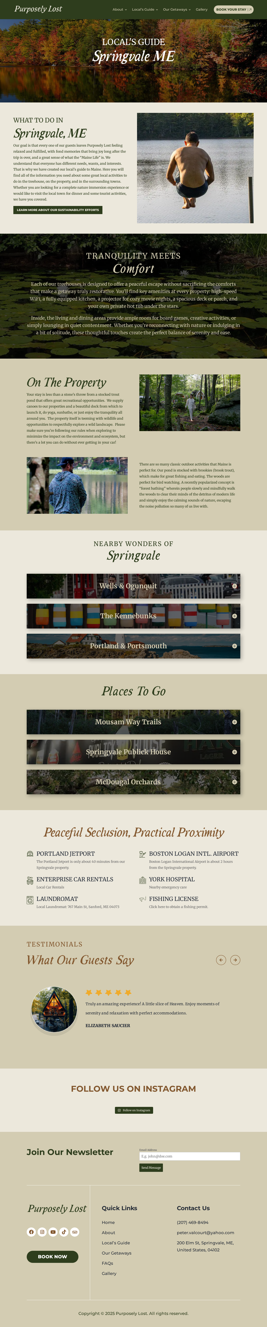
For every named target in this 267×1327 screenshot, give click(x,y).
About (118, 9)
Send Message (151, 1168)
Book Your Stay (231, 9)
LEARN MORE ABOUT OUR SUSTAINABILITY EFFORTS (58, 210)
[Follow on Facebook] (31, 1232)
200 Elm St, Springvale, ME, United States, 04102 (205, 1246)
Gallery (202, 9)
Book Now (52, 1257)
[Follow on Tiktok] (63, 1232)
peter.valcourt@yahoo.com (205, 1232)
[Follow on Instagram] (42, 1232)
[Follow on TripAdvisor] (74, 1232)
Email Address (148, 1149)
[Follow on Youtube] (53, 1232)
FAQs (107, 1263)
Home (108, 1222)
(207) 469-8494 (192, 1222)
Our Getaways (175, 9)
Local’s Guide (143, 9)
